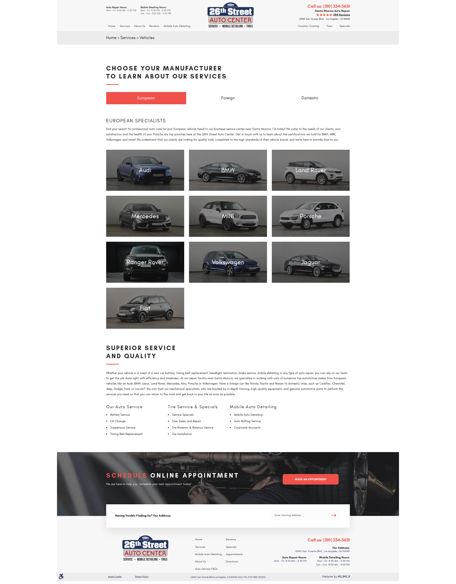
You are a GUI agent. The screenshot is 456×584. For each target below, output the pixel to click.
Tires (329, 26)
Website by (336, 576)
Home (111, 26)
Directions (232, 561)
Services (125, 26)
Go (334, 515)
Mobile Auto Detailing (177, 26)
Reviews (154, 26)
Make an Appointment (311, 479)
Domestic (309, 98)
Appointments (234, 554)
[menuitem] (111, 26)
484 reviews (341, 14)
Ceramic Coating (308, 26)
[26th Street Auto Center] (228, 15)
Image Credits (115, 576)
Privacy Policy (142, 576)
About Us (139, 26)
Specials (345, 26)
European (146, 98)
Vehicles (146, 37)
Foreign (228, 98)
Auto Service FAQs (206, 568)
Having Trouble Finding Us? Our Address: (143, 515)
